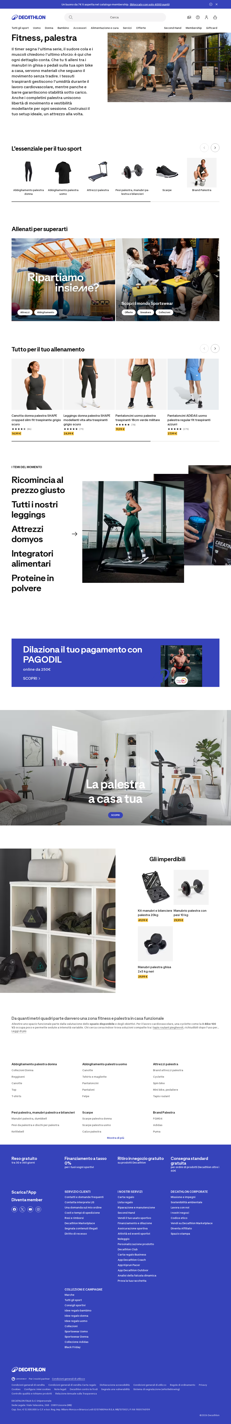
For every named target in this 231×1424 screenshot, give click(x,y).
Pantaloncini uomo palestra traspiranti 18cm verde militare (138, 418)
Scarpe (167, 190)
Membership (194, 27)
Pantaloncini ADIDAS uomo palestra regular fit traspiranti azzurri (188, 420)
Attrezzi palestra (98, 190)
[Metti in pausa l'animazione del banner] (211, 4)
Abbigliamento (45, 312)
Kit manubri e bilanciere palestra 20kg (155, 913)
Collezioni (164, 312)
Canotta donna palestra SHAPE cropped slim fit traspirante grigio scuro (36, 420)
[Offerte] (167, 279)
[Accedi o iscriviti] (206, 17)
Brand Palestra (201, 190)
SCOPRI (115, 815)
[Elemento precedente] (204, 147)
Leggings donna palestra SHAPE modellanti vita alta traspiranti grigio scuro (87, 420)
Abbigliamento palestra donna (28, 192)
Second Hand (172, 27)
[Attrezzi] (63, 279)
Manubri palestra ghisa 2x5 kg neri (154, 969)
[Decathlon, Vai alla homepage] (28, 17)
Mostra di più (115, 1137)
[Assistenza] (197, 17)
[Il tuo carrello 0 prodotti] (215, 17)
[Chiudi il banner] (216, 4)
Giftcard (211, 27)
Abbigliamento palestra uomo (63, 192)
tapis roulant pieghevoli (168, 1027)
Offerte (129, 312)
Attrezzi (25, 312)
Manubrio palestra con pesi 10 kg (190, 913)
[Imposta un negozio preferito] (189, 17)
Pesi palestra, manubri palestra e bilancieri (132, 192)
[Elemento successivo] (215, 147)
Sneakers (145, 312)
